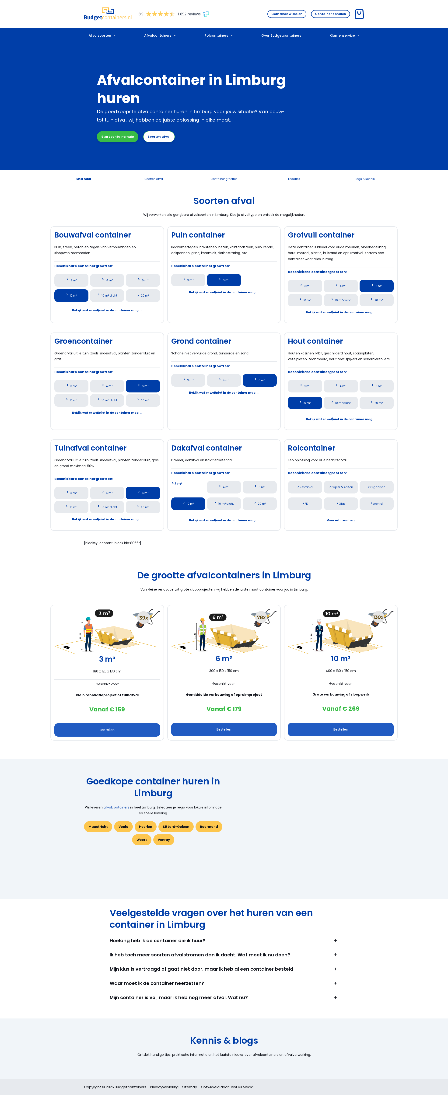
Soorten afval (159, 136)
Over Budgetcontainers (281, 35)
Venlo (123, 826)
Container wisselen (286, 14)
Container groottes (223, 179)
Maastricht (98, 826)
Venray (164, 839)
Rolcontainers (216, 35)
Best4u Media (241, 1087)
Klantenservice (342, 35)
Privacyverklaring (164, 1087)
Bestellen (107, 730)
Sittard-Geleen (176, 826)
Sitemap (189, 1087)
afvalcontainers (116, 807)
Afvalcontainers (158, 35)
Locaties (294, 179)
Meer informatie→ (340, 520)
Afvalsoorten (100, 35)
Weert (141, 839)
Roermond (209, 826)
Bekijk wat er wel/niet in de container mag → (107, 310)
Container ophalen (330, 14)
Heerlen (145, 826)
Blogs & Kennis (364, 179)
